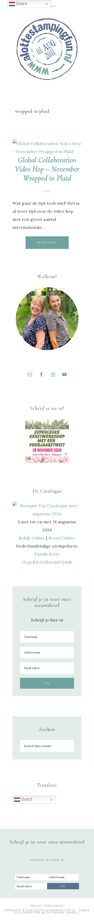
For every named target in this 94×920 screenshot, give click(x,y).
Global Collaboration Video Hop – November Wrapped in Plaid (47, 169)
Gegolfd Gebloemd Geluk (47, 562)
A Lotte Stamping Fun (47, 49)
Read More (47, 242)
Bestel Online (61, 537)
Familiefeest (47, 554)
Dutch (26, 799)
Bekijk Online (32, 537)
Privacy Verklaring (47, 905)
